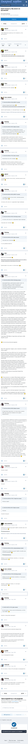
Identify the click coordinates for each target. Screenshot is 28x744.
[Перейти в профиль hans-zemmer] (2, 98)
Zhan (5, 83)
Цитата (5, 38)
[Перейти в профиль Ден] (2, 212)
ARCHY (6, 28)
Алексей (6, 664)
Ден (5, 211)
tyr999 (6, 650)
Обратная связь (12, 740)
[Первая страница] (2, 24)
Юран (5, 65)
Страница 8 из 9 (14, 23)
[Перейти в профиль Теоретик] (2, 466)
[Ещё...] (25, 29)
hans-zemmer (8, 97)
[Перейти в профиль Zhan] (2, 84)
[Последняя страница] (26, 24)
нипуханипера (7, 13)
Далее (23, 23)
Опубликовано (10, 30)
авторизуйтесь (15, 701)
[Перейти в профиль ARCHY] (2, 29)
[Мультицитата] (2, 39)
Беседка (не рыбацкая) (13, 15)
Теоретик (7, 466)
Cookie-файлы (20, 740)
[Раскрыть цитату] (3, 102)
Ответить (14, 19)
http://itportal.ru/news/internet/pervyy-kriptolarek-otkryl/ (13, 55)
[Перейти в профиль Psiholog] (2, 122)
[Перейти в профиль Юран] (2, 66)
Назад (4, 23)
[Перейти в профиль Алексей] (2, 665)
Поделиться (7, 714)
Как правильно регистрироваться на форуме (12, 731)
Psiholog (6, 121)
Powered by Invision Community (14, 742)
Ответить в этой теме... (8, 707)
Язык (5, 740)
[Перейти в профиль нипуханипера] (2, 524)
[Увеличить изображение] (14, 54)
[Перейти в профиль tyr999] (2, 651)
